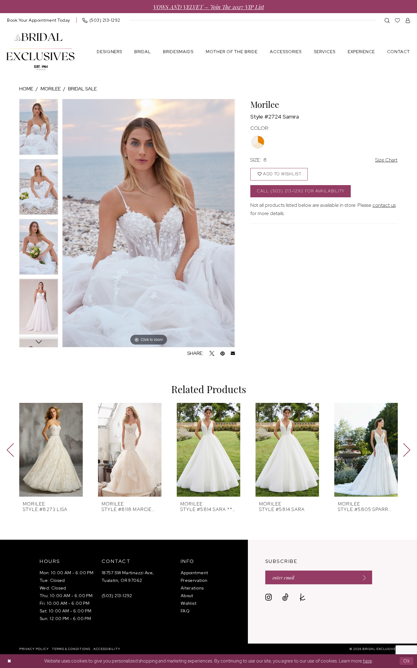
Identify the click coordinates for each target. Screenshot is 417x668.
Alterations (192, 588)
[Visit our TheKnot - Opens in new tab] (302, 597)
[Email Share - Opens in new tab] (233, 353)
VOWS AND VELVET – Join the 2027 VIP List (208, 6)
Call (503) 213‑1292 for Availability (300, 191)
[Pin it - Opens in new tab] (222, 353)
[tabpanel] (38, 129)
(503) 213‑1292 (117, 595)
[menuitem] (38, 20)
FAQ (185, 611)
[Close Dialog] (9, 661)
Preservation (194, 580)
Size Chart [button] (386, 160)
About (187, 595)
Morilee (51, 89)
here (367, 661)
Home (26, 89)
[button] (408, 20)
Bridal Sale (82, 89)
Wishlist (189, 603)
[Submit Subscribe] (362, 577)
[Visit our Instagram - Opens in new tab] (268, 597)
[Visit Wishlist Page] (397, 20)
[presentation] (51, 450)
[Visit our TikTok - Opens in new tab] (285, 597)
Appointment (194, 572)
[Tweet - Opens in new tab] (211, 353)
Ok (406, 661)
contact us (384, 205)
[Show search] (387, 20)
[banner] (40, 52)
